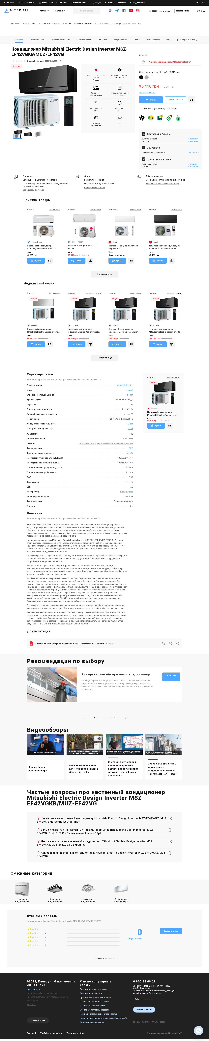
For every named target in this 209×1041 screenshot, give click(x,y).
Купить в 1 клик (176, 100)
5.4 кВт (130, 453)
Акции (98, 3)
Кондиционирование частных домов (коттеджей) (103, 1018)
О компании (9, 3)
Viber (82, 1033)
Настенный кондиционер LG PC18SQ (81, 247)
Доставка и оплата (79, 3)
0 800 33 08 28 (144, 981)
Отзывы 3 (97, 293)
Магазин (59, 11)
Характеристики (83, 40)
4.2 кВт (130, 424)
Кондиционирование (31, 24)
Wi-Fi (131, 448)
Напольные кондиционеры (22, 900)
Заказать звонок (144, 1009)
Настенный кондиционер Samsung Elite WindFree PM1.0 (41, 247)
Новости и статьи (26, 3)
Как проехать (33, 989)
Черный (129, 390)
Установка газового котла (92, 1022)
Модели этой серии (61, 40)
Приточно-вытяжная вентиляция (95, 997)
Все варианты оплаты (94, 187)
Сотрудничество (137, 3)
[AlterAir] (16, 11)
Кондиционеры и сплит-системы (57, 24)
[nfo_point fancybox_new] (51, 428)
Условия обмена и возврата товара (162, 184)
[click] (191, 99)
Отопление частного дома (92, 1006)
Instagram (57, 1033)
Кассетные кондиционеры (88, 900)
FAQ (167, 40)
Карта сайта (32, 1001)
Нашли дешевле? (147, 93)
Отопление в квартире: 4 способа (95, 1001)
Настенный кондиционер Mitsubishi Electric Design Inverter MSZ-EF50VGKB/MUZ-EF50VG (165, 330)
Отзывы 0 (31, 61)
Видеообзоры (48, 3)
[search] (163, 643)
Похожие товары (37, 40)
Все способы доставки (33, 190)
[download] (177, 643)
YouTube (44, 1033)
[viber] (110, 12)
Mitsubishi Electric (125, 385)
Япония (129, 395)
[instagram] (138, 12)
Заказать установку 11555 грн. (160, 108)
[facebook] (124, 12)
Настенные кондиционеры (85, 24)
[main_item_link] (45, 757)
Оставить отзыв (171, 931)
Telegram (71, 1033)
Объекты (63, 3)
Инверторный (126, 492)
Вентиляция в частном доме (93, 989)
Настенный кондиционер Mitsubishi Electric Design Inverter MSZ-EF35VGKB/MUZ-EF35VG (124, 330)
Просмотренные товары (187, 40)
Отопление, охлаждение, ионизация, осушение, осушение (106, 443)
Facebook (31, 1033)
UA (203, 3)
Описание (102, 40)
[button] (196, 40)
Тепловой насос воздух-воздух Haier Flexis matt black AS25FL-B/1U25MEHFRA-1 (164, 247)
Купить (153, 100)
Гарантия (122, 3)
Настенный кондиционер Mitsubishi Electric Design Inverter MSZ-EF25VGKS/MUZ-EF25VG (43, 330)
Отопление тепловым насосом (94, 1010)
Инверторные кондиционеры (121, 900)
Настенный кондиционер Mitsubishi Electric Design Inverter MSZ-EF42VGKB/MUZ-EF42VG (163, 414)
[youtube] (131, 12)
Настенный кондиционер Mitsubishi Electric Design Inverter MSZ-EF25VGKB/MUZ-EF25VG (84, 330)
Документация (120, 40)
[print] (170, 643)
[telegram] (117, 12)
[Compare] (50, 261)
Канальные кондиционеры (55, 900)
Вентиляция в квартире (91, 993)
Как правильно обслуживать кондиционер (115, 674)
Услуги (43, 11)
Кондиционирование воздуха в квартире (99, 1014)
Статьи (137, 40)
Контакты (109, 3)
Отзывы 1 (178, 293)
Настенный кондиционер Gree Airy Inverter (123, 247)
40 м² (130, 428)
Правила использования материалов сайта (47, 997)
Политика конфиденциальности (42, 993)
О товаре (19, 40)
